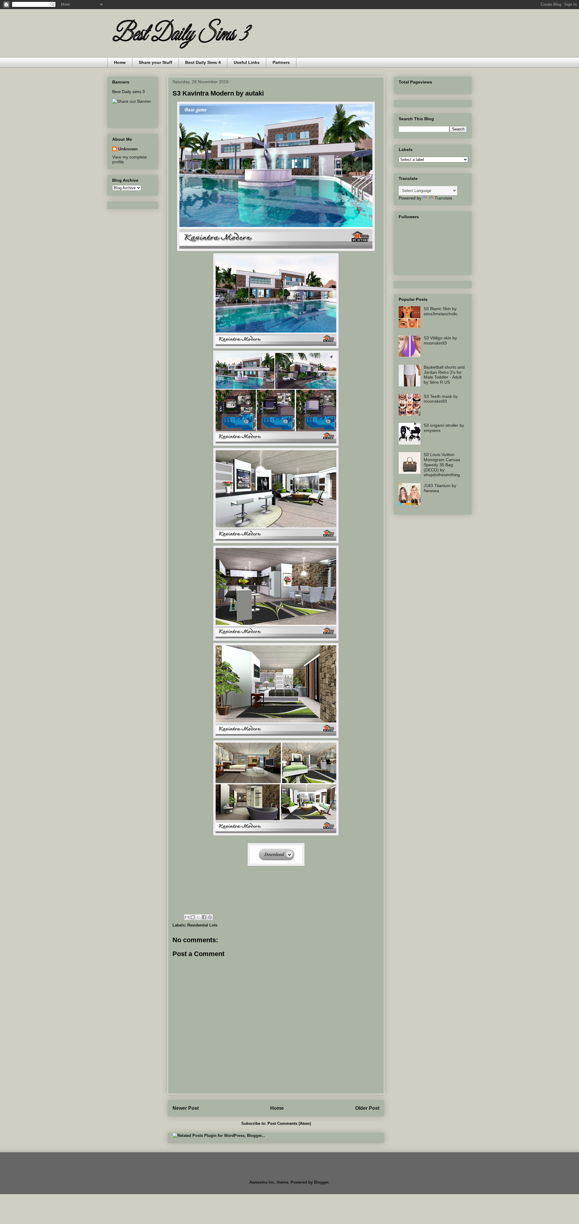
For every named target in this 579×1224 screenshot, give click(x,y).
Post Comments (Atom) (289, 1123)
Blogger (321, 1182)
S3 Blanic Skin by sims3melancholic (440, 311)
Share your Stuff (155, 62)
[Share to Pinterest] (210, 917)
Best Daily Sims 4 (203, 62)
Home (120, 62)
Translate (443, 198)
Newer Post (185, 1108)
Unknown (128, 148)
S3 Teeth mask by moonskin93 (441, 399)
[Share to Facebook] (204, 917)
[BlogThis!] (193, 917)
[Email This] (187, 917)
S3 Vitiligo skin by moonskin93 (440, 340)
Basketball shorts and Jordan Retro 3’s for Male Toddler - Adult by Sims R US (444, 375)
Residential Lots (202, 925)
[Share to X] (198, 917)
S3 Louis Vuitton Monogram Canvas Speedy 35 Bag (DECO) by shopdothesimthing (442, 464)
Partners (281, 62)
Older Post (367, 1108)
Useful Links (247, 62)
